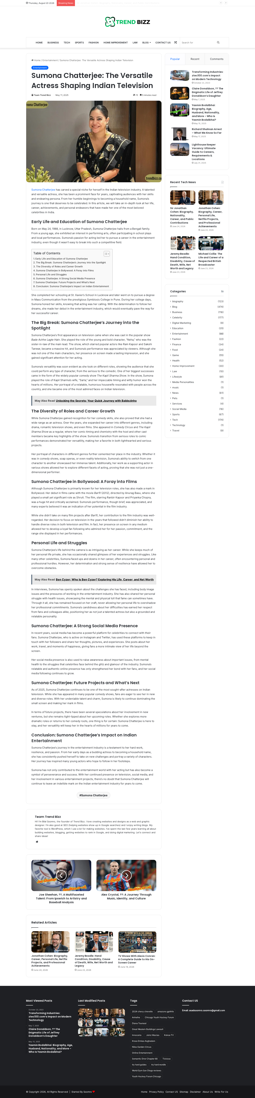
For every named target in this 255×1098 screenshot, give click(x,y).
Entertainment (50, 60)
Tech (67, 42)
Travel (175, 430)
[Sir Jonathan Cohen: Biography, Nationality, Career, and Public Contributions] (182, 197)
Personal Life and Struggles (51, 274)
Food (175, 349)
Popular (175, 59)
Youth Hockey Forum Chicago (146, 1076)
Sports (79, 42)
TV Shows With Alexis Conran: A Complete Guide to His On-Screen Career (136, 959)
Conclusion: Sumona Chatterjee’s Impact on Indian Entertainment (72, 286)
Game (175, 355)
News (175, 392)
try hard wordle (158, 1064)
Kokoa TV (169, 1035)
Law (135, 42)
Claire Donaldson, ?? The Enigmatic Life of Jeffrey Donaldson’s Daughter (207, 92)
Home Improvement (116, 42)
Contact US (163, 42)
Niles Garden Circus (141, 1047)
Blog (145, 42)
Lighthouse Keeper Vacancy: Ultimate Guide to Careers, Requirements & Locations (204, 152)
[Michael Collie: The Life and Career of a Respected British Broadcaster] (211, 243)
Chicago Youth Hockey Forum (159, 1017)
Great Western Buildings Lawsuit (147, 1029)
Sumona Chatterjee (43, 189)
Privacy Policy (156, 1091)
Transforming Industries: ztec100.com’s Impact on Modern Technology (207, 75)
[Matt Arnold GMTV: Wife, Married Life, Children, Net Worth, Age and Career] (117, 1032)
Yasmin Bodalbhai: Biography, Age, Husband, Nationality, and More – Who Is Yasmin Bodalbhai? (206, 112)
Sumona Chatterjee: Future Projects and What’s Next (65, 282)
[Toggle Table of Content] (105, 254)
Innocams (136, 1035)
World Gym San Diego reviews (146, 1070)
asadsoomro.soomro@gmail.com (207, 1010)
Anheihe (136, 1017)
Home (39, 42)
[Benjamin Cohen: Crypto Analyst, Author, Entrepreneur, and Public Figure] (117, 1022)
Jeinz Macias (152, 1035)
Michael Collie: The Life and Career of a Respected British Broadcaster (210, 259)
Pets (174, 398)
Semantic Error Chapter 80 (145, 1058)
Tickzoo (167, 1058)
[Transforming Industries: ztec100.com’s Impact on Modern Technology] (179, 75)
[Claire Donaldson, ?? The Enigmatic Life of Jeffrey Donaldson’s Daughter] (179, 93)
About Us (208, 1091)
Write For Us (221, 1091)
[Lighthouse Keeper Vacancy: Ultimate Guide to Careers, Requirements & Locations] (179, 149)
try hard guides (139, 1064)
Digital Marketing (181, 323)
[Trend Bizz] (127, 21)
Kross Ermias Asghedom (143, 1041)
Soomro (87, 1091)
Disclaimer (195, 1091)
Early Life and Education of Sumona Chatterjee (61, 258)
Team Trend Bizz (42, 95)
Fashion (94, 42)
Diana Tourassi (139, 1023)
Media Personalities (183, 382)
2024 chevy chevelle (142, 1011)
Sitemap (184, 1091)
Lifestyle (177, 376)
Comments (216, 59)
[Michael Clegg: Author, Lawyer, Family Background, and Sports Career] (85, 1032)
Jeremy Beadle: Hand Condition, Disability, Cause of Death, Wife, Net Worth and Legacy (94, 960)
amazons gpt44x (166, 1011)
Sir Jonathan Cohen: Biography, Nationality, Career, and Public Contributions (182, 215)
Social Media (179, 409)
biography (177, 301)
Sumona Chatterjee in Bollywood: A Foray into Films (65, 270)
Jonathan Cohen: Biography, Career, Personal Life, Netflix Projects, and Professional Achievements (130, 3)
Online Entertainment (142, 1052)
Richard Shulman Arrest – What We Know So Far (207, 131)
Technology (178, 425)
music (175, 387)
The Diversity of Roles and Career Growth (59, 266)
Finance (176, 344)
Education (177, 328)
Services (177, 403)
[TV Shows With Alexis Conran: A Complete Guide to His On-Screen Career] (137, 942)
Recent (195, 59)
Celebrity (177, 317)
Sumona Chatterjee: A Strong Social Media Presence (65, 278)
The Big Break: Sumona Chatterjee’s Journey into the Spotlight (71, 262)
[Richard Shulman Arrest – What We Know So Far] (179, 133)
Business (53, 42)
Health (176, 360)
